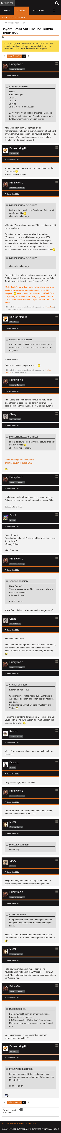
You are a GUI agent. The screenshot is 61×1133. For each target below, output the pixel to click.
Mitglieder (39, 11)
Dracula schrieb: (19, 845)
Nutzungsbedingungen (12, 1123)
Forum (21, 11)
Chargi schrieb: (18, 685)
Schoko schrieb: (18, 87)
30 (24, 56)
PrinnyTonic (50, 307)
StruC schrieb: (17, 915)
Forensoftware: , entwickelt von (30, 1129)
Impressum (30, 1123)
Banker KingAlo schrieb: (23, 205)
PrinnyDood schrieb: (21, 339)
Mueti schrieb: (17, 1009)
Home (7, 11)
